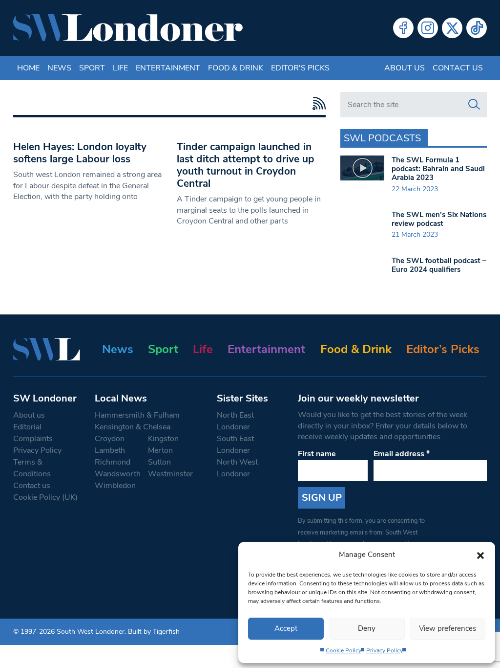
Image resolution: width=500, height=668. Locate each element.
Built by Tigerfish (154, 631)
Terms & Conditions (32, 468)
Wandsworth (118, 473)
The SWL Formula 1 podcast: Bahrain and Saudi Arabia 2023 (438, 168)
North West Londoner (237, 468)
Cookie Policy (343, 650)
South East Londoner (235, 444)
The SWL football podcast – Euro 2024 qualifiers (439, 265)
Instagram (427, 28)
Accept (285, 628)
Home (28, 68)
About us (404, 68)
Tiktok (476, 28)
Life (120, 68)
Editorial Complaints (33, 433)
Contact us (458, 68)
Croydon (110, 438)
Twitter (452, 28)
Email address (402, 454)
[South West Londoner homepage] (128, 28)
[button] (480, 554)
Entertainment (168, 68)
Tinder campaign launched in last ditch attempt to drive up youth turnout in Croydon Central (245, 165)
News (59, 68)
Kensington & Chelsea (132, 427)
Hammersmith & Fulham (137, 415)
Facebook (403, 28)
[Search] (474, 104)
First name (317, 454)
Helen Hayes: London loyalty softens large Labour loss (79, 153)
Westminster (170, 473)
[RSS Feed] (317, 103)
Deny (366, 628)
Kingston (163, 438)
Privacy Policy (384, 650)
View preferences (447, 628)
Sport (92, 68)
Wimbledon (115, 485)
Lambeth (110, 450)
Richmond (112, 462)
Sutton (159, 462)
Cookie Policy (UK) (45, 497)
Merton (160, 450)
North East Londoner (235, 421)
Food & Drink (235, 68)
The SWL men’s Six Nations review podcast (439, 219)
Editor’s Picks (442, 349)
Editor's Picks (300, 68)
